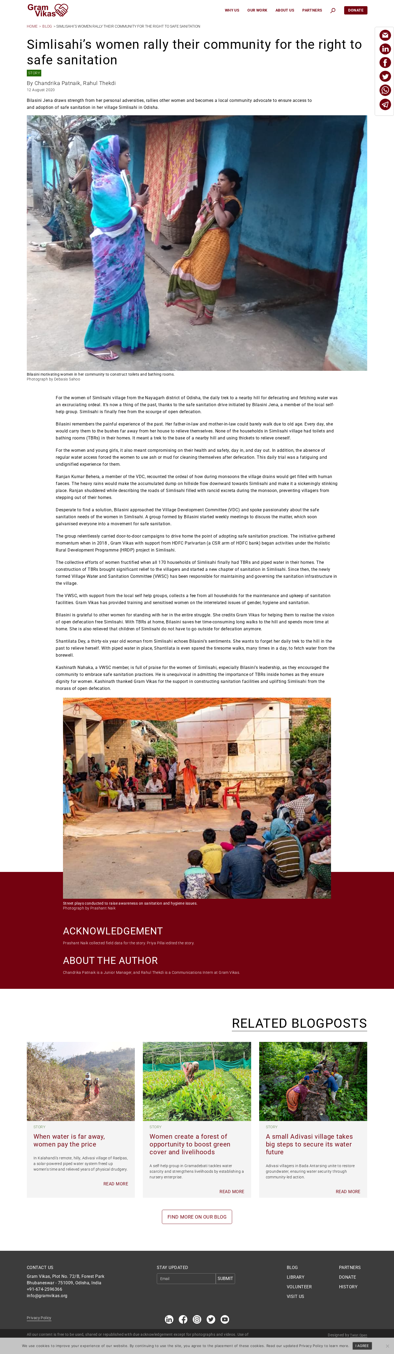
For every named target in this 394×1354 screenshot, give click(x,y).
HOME (32, 26)
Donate (355, 10)
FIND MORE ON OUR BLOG (197, 1217)
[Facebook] (385, 62)
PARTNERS (350, 1267)
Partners (312, 10)
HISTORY (348, 1286)
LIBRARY (295, 1277)
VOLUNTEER (299, 1286)
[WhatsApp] (385, 90)
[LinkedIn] (385, 48)
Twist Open (358, 1335)
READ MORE (115, 1183)
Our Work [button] (257, 10)
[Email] (385, 35)
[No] (387, 1346)
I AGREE (362, 1346)
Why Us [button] (232, 10)
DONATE (347, 1277)
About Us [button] (285, 10)
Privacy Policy (39, 1318)
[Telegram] (385, 104)
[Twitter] (385, 76)
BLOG (47, 26)
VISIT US (295, 1296)
